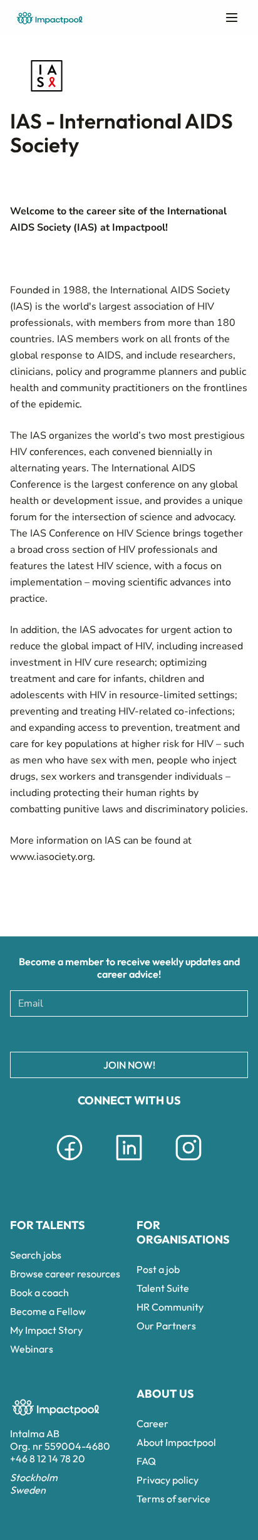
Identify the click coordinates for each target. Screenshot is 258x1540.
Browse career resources (65, 1273)
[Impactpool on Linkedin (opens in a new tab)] (129, 1162)
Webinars (31, 1349)
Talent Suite (163, 1288)
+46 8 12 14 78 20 (47, 1458)
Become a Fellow (48, 1311)
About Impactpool (176, 1442)
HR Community (170, 1307)
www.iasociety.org (51, 857)
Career (152, 1423)
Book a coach (39, 1292)
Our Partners (166, 1325)
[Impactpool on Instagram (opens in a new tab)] (188, 1162)
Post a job (158, 1269)
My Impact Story (46, 1330)
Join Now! (129, 1065)
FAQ (146, 1461)
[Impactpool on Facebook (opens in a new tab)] (69, 1162)
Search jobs (35, 1255)
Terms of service (173, 1498)
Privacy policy (168, 1480)
